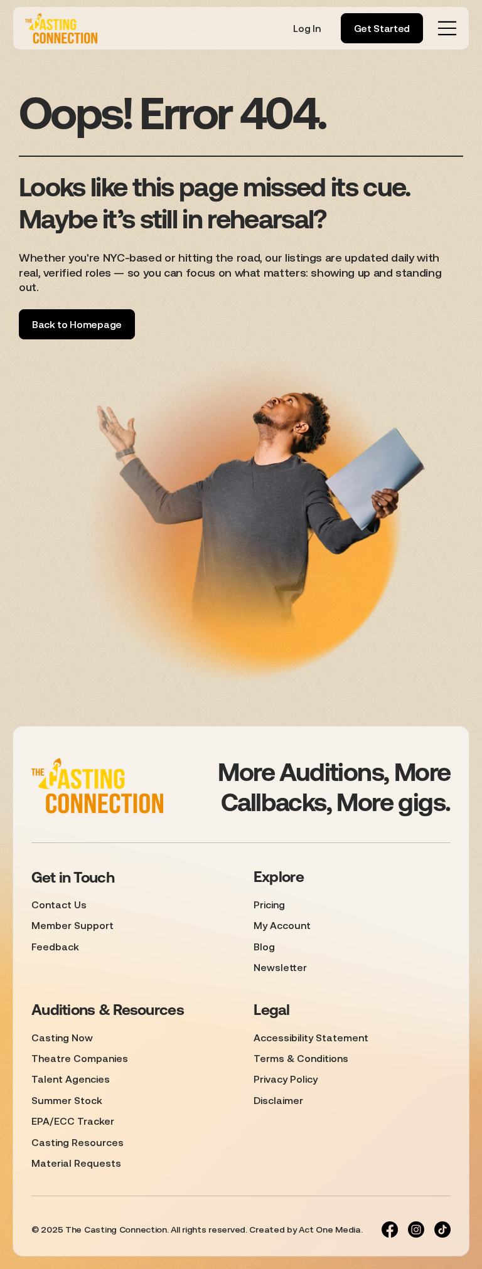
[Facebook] (390, 1229)
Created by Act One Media (304, 1229)
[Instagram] (416, 1229)
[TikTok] (442, 1229)
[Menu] (447, 28)
